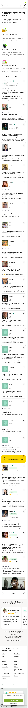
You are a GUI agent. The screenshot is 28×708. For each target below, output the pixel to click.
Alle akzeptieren (14, 700)
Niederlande (4, 664)
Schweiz (16, 666)
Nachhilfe (4, 684)
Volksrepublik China (6, 675)
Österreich (4, 678)
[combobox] (11, 5)
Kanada (16, 659)
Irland (3, 659)
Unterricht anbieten (16, 2)
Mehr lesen (5, 624)
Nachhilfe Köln (15, 684)
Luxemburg (4, 661)
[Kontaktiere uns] (25, 2)
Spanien (3, 669)
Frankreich (16, 656)
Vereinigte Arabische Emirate (18, 670)
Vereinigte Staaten (5, 673)
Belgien (3, 653)
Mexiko (15, 661)
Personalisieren (13, 703)
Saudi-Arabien (5, 666)
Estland (3, 656)
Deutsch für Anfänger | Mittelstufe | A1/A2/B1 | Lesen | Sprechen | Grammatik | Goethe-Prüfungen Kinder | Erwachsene (13, 611)
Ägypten (16, 675)
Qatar (15, 664)
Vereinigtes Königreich (19, 673)
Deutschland (17, 653)
